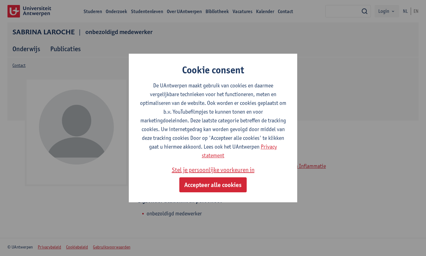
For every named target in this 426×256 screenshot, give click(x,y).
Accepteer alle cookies (213, 185)
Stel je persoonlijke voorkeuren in (213, 170)
